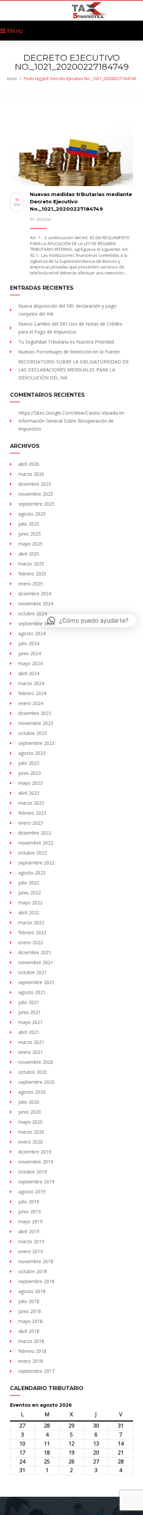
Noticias (43, 219)
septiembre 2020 (36, 1082)
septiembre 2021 (36, 982)
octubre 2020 (32, 1072)
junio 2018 (29, 1311)
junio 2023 (29, 773)
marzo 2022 (31, 922)
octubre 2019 (32, 1171)
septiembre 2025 (36, 504)
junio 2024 (29, 653)
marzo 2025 (31, 563)
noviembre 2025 (35, 494)
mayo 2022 (30, 902)
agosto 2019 (32, 1191)
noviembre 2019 (35, 1162)
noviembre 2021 (35, 962)
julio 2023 (28, 763)
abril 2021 (28, 1032)
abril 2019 (28, 1231)
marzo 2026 (31, 474)
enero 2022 (30, 942)
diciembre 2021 (34, 952)
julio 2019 (28, 1201)
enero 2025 (30, 583)
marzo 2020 (31, 1132)
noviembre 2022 (35, 843)
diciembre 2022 (34, 833)
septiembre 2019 (36, 1181)
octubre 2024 (32, 613)
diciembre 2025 (34, 484)
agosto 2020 (32, 1092)
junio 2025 (29, 534)
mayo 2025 (30, 544)
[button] (87, 620)
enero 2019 (30, 1251)
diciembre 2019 (34, 1152)
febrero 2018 (32, 1351)
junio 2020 (29, 1112)
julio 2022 (28, 882)
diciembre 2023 (34, 713)
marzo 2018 (31, 1341)
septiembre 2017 (36, 1371)
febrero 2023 (32, 813)
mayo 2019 (30, 1221)
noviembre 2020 (35, 1062)
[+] (71, 155)
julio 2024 (28, 643)
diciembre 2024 (34, 593)
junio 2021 (29, 1012)
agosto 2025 (32, 514)
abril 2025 (28, 554)
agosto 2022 (32, 872)
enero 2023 (30, 823)
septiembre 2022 (36, 862)
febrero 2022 (32, 932)
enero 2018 (30, 1361)
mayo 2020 (30, 1122)
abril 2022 (28, 912)
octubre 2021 (32, 972)
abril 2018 (28, 1331)
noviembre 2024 (35, 603)
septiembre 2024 (36, 623)
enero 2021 (30, 1052)
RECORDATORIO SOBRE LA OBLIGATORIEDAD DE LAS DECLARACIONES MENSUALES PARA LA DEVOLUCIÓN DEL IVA (73, 369)
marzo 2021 (31, 1042)
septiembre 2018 (36, 1281)
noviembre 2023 (35, 723)
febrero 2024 (32, 693)
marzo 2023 (31, 803)
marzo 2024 (31, 683)
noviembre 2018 (35, 1261)
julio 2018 (28, 1301)
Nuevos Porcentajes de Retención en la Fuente (69, 352)
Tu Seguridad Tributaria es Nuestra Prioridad (66, 342)
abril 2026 (28, 464)
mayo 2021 (30, 1022)
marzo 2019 (31, 1241)
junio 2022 (29, 892)
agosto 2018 (32, 1291)
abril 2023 (28, 793)
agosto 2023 (32, 753)
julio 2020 (28, 1102)
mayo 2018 (30, 1321)
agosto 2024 (32, 633)
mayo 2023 (30, 783)
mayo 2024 (30, 663)
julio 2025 (28, 524)
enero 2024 (30, 703)
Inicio (12, 78)
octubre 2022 (32, 853)
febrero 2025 (32, 573)
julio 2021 (28, 1002)
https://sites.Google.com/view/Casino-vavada (68, 413)
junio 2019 (29, 1211)
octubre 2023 (32, 733)
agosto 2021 (32, 992)
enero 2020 (30, 1142)
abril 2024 (28, 673)
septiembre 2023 (36, 743)
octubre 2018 (32, 1271)
